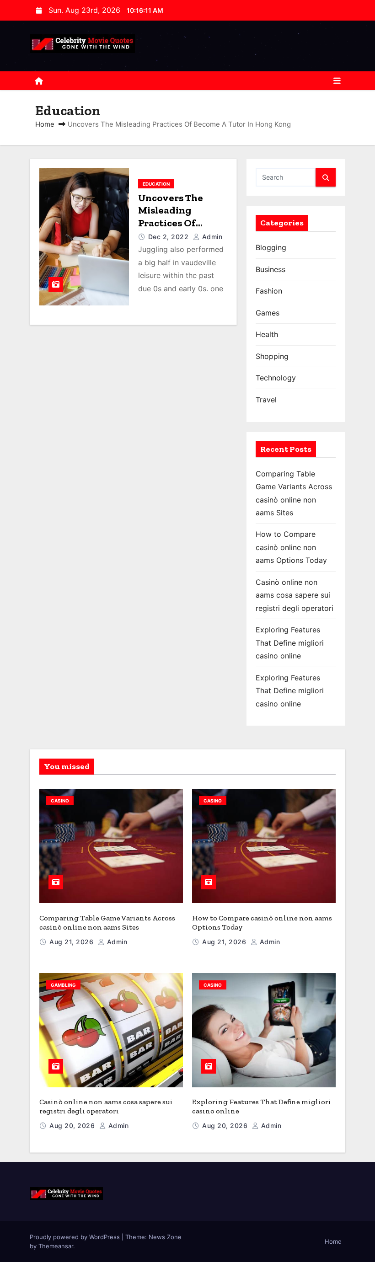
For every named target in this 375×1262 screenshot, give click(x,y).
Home (44, 124)
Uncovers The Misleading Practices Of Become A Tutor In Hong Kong (181, 223)
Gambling (63, 985)
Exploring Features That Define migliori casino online (290, 642)
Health (267, 334)
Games (267, 312)
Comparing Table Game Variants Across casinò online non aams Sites (107, 922)
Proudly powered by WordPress (76, 1237)
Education (156, 184)
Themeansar (55, 1246)
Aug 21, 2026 (72, 942)
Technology (276, 377)
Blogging (271, 247)
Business (270, 269)
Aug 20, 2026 (73, 1125)
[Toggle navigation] (337, 81)
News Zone (165, 1237)
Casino (60, 800)
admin (211, 237)
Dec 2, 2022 (169, 237)
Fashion (269, 290)
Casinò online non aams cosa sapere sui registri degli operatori (294, 595)
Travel (266, 399)
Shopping (272, 356)
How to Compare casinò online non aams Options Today (291, 547)
